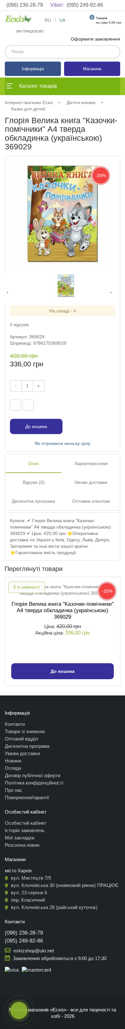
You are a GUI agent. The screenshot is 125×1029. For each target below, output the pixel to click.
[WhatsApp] (109, 405)
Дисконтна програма (33, 501)
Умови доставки (90, 482)
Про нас (13, 790)
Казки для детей (28, 108)
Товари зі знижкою (25, 731)
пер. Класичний (27, 900)
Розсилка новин (22, 845)
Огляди (13, 768)
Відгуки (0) (34, 482)
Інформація (33, 68)
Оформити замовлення (95, 38)
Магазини (92, 68)
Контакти (15, 724)
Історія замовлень (25, 830)
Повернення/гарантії (27, 797)
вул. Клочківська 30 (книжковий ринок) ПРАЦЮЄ (64, 885)
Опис (33, 463)
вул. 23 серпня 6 (28, 892)
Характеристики (91, 463)
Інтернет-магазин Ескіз (29, 102)
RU (48, 20)
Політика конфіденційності (34, 782)
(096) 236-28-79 (24, 5)
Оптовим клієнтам (91, 501)
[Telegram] (98, 405)
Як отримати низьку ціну (62, 443)
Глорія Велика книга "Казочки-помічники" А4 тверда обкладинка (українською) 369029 (63, 610)
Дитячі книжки (81, 102)
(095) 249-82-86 (76, 5)
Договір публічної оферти (32, 775)
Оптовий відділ (21, 738)
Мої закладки (19, 837)
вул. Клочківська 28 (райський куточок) (53, 907)
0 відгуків (19, 324)
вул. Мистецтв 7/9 (30, 878)
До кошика (36, 426)
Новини (13, 760)
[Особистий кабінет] (80, 21)
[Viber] (87, 405)
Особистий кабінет (25, 823)
